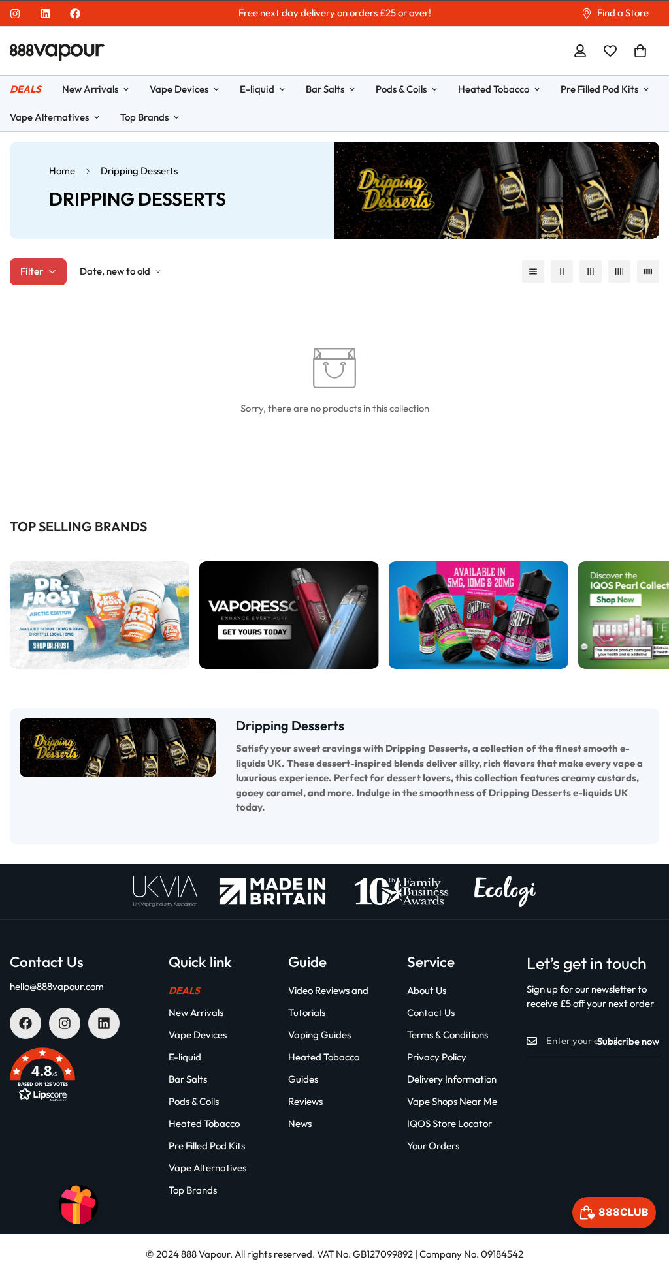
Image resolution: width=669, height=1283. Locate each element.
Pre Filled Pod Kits (599, 89)
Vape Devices (179, 89)
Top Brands (144, 117)
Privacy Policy (436, 1057)
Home (62, 170)
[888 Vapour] (57, 51)
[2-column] (562, 271)
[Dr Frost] (99, 615)
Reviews (305, 1101)
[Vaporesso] (289, 615)
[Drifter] (478, 615)
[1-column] (533, 271)
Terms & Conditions (447, 1034)
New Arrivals (90, 89)
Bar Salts (325, 89)
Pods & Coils (401, 89)
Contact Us (431, 1012)
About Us (426, 990)
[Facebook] (75, 13)
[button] (640, 51)
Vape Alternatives (207, 1168)
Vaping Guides (319, 1034)
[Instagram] (15, 13)
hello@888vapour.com (57, 986)
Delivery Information (452, 1079)
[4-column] (619, 271)
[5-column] (648, 271)
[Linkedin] (45, 13)
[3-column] (590, 271)
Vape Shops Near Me (452, 1101)
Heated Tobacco (493, 89)
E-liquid (257, 89)
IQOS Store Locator (449, 1123)
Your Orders (433, 1145)
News (300, 1123)
